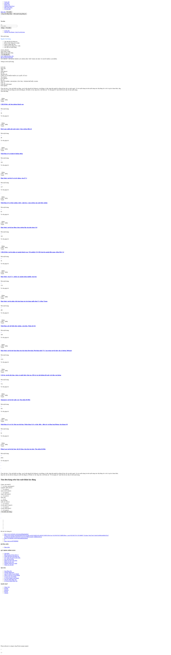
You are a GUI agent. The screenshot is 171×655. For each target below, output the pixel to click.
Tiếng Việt (7, 587)
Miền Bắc (3, 12)
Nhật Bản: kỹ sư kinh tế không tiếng (12, 153)
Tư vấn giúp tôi (5, 54)
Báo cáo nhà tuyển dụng (7, 57)
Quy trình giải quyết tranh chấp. (12, 557)
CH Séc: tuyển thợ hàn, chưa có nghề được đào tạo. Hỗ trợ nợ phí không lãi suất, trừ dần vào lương (31, 375)
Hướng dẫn (7, 4)
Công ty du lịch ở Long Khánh (12, 575)
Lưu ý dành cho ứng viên (7, 56)
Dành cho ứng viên (9, 562)
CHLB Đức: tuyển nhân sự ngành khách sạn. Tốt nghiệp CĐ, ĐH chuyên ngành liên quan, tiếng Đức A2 (32, 252)
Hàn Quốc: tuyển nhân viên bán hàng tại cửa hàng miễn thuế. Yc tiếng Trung (24, 301)
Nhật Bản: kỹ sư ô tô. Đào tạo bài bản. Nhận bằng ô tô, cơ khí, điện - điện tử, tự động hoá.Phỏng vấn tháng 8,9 (34, 424)
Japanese (6, 590)
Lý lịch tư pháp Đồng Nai (10, 581)
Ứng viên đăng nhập (6, 14)
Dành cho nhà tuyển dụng (10, 560)
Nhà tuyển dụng (8, 7)
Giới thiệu (6, 3)
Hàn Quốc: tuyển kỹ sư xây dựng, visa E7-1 (14, 178)
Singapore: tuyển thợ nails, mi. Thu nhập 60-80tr (15, 400)
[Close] (1, 24)
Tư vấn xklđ (7, 9)
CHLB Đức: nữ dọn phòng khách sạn (12, 104)
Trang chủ (6, 2)
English (6, 588)
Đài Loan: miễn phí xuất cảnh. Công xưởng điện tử (16, 129)
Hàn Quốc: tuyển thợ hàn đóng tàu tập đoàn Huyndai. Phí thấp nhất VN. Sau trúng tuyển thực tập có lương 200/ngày (36, 350)
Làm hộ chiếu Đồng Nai (10, 579)
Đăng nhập (7, 547)
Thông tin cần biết (9, 564)
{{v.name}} (5, 489)
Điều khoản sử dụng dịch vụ (11, 555)
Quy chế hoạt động (9, 559)
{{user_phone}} (5, 50)
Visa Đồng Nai (8, 571)
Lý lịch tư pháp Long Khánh (11, 578)
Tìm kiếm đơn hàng (6, 511)
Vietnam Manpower (9, 572)
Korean (6, 591)
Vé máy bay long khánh (10, 576)
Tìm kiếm (9, 12)
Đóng (2, 28)
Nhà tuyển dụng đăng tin (20, 14)
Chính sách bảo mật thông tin (11, 556)
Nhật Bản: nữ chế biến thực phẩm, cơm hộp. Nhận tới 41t (18, 326)
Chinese (6, 593)
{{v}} (4, 499)
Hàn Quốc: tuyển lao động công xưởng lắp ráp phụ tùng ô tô (19, 227)
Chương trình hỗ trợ (9, 6)
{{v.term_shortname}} (8, 486)
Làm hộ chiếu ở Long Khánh (11, 574)
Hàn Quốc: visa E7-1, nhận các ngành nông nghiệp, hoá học (19, 276)
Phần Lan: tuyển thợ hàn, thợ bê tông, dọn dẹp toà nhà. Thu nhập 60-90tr (23, 449)
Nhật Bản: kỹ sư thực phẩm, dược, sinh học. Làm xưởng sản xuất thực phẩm (24, 203)
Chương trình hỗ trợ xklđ (10, 563)
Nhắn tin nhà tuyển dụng (7, 52)
